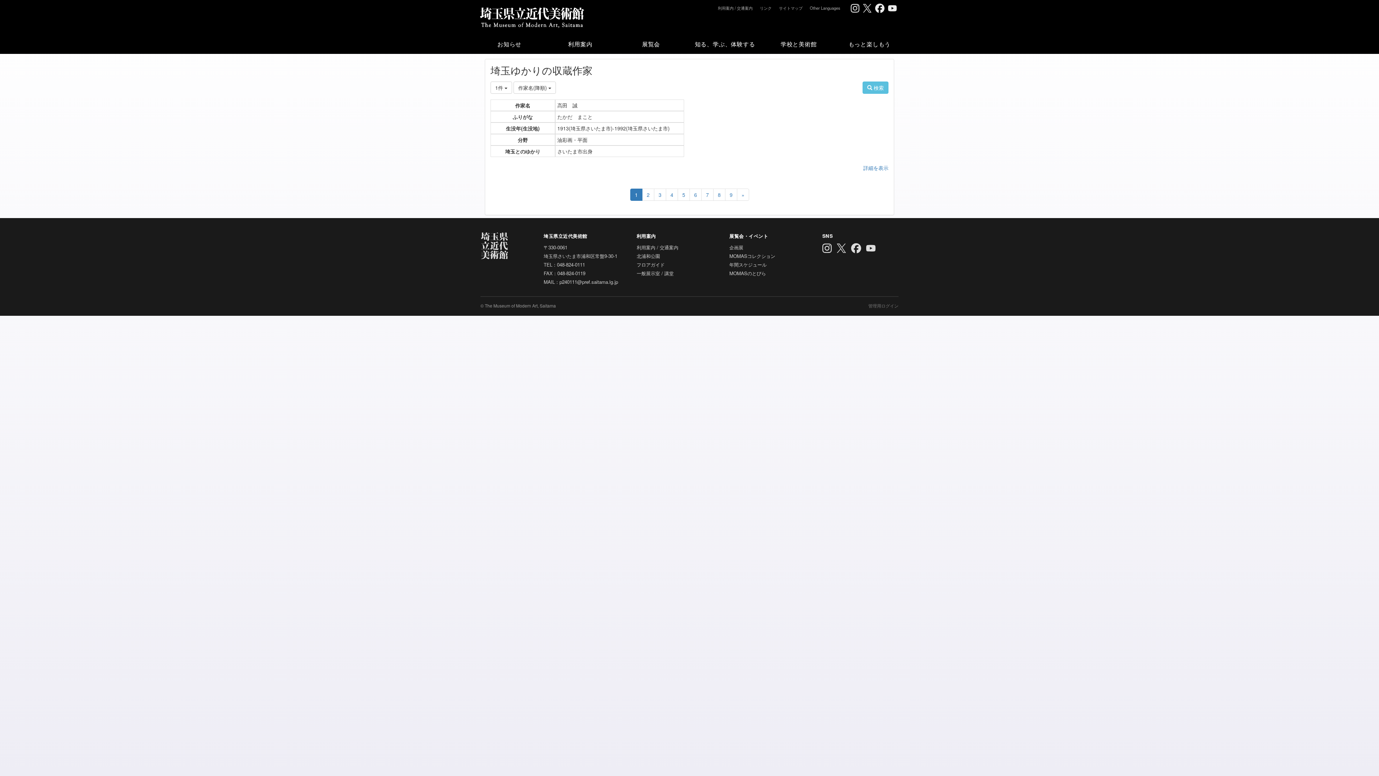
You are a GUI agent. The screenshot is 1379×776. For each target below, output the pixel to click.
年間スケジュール (748, 264)
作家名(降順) (533, 87)
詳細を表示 (875, 167)
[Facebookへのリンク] (879, 8)
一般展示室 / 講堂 (655, 273)
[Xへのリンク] (867, 8)
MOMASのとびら (747, 273)
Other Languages (825, 8)
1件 (500, 87)
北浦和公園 (648, 256)
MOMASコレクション (752, 256)
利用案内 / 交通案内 (735, 8)
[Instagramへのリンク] (855, 8)
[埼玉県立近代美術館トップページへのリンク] (531, 16)
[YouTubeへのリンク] (892, 8)
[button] (509, 44)
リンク (766, 8)
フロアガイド (651, 264)
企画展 (736, 247)
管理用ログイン (883, 305)
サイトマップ (791, 8)
